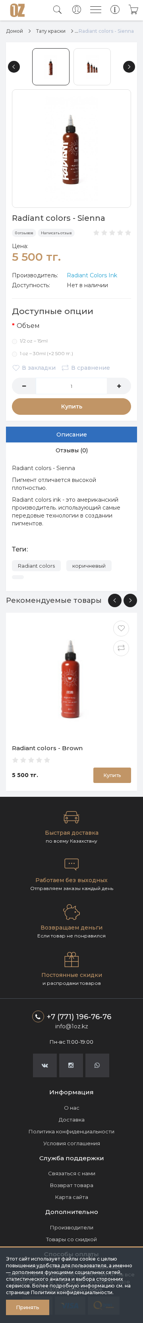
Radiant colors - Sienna (106, 31)
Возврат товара (71, 1185)
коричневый (89, 566)
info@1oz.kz (71, 1026)
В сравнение (90, 367)
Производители (71, 1227)
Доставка (72, 1119)
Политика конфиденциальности (71, 1131)
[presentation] (115, 600)
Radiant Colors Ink (92, 275)
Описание (71, 434)
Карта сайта (71, 1197)
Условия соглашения (71, 1143)
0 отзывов (24, 233)
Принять (27, 1307)
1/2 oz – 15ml (34, 341)
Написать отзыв (56, 233)
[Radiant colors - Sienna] (71, 148)
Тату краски (51, 31)
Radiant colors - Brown (47, 748)
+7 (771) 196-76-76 (79, 1016)
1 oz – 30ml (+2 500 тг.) (46, 353)
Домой (14, 31)
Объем (28, 325)
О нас (71, 1108)
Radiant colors (36, 566)
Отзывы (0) (72, 450)
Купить (71, 406)
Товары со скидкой (71, 1239)
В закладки (39, 367)
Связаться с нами (71, 1173)
